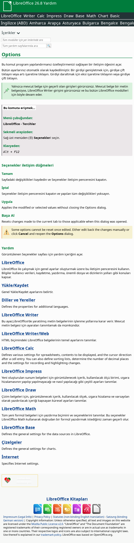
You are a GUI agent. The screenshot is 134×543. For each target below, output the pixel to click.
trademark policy (51, 534)
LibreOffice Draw (19, 390)
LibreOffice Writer (20, 314)
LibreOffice (11, 15)
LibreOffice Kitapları (67, 499)
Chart (103, 15)
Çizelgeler (12, 442)
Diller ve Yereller (18, 300)
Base (79, 15)
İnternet (10, 457)
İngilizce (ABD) (14, 23)
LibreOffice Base (18, 427)
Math (91, 15)
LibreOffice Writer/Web (25, 333)
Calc (41, 15)
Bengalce (109, 23)
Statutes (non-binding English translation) (78, 517)
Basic (115, 15)
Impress (54, 15)
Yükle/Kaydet (15, 285)
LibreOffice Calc (18, 348)
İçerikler (8, 32)
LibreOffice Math (19, 408)
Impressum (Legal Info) (17, 517)
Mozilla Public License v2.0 (47, 524)
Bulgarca (91, 23)
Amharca (37, 23)
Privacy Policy (42, 517)
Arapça (54, 23)
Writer (29, 15)
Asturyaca (71, 23)
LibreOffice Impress (22, 371)
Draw (69, 15)
